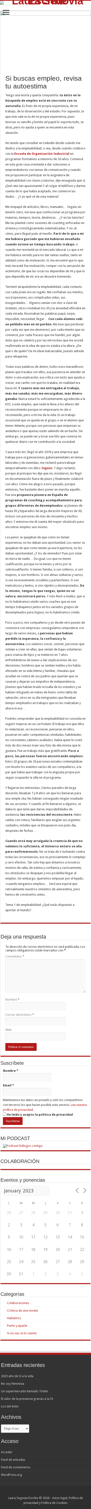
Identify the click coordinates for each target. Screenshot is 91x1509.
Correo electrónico (19, 1014)
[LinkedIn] (52, 1492)
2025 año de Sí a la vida (17, 1376)
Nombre (12, 999)
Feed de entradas (13, 1459)
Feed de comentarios (15, 1467)
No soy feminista (12, 1383)
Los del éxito (10, 1406)
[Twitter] (48, 1492)
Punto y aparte (17, 1325)
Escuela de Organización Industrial (41, 153)
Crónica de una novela (22, 1310)
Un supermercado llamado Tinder (24, 1391)
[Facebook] (43, 1492)
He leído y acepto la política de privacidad (39, 1114)
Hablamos (14, 1318)
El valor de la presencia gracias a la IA (27, 1399)
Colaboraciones (18, 1303)
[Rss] (39, 1492)
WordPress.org (11, 1475)
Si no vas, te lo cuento (22, 1333)
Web (8, 1030)
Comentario (14, 956)
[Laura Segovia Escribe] (45, 3)
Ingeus (46, 468)
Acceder (6, 1452)
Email (8, 1085)
